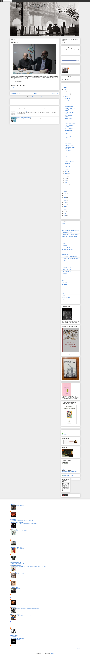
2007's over (64, 223)
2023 (65, 91)
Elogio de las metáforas (69, 132)
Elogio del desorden (69, 130)
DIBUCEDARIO (65, 238)
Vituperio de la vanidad (69, 145)
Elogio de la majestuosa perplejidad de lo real (69, 154)
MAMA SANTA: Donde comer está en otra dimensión (25, 615)
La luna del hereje (14, 587)
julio (66, 175)
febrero (66, 184)
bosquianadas (65, 286)
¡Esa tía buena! (18, 581)
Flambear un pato (68, 118)
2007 (65, 215)
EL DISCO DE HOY (66, 247)
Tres (65, 159)
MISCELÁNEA (65, 262)
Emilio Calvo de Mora (74, 68)
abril (66, 180)
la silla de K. (13, 607)
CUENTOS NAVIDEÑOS (67, 232)
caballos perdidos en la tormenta (69, 288)
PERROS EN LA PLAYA (15, 645)
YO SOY (17, 600)
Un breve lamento (68, 121)
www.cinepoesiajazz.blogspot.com (69, 471)
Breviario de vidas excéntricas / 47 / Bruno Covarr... (70, 139)
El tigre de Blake (68, 150)
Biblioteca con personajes (20, 505)
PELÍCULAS (64, 273)
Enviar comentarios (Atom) (37, 96)
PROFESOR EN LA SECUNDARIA (17, 638)
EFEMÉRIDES (65, 245)
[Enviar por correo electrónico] (15, 81)
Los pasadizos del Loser (15, 599)
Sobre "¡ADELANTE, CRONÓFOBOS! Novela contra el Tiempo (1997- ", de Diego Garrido (31, 566)
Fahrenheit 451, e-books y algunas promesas (24, 111)
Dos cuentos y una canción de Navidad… (17, 623)
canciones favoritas (66, 291)
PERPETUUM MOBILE (67, 275)
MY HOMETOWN (66, 265)
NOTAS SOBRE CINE (66, 269)
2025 (65, 87)
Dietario (63, 243)
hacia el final (13, 646)
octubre (66, 96)
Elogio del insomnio (69, 106)
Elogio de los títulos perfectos (69, 126)
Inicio (35, 93)
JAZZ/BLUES (65, 254)
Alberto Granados (14, 635)
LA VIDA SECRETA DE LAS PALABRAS (70, 258)
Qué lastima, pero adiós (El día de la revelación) (23, 530)
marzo (66, 182)
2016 (65, 199)
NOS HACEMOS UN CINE (16, 511)
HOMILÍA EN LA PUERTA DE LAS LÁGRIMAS (24, 629)
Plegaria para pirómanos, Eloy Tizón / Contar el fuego (70, 109)
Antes (12, 595)
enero (66, 185)
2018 (65, 195)
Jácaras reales (14, 540)
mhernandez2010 (66, 297)
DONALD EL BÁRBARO (20, 548)
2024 (65, 89)
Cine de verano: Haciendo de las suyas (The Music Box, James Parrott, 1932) (23, 520)
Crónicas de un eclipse (14, 538)
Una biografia (67, 98)
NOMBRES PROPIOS (66, 267)
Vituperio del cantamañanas (70, 152)
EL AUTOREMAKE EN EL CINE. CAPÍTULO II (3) (25, 555)
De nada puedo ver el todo (16, 565)
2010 (65, 209)
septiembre (67, 171)
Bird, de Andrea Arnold (15, 626)
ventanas (64, 301)
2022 (65, 188)
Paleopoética (67, 163)
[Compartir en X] (18, 81)
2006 (65, 217)
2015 (65, 200)
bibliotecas (64, 284)
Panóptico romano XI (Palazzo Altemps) (22, 573)
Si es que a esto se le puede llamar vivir (18, 522)
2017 (65, 197)
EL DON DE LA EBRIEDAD (67, 249)
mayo (66, 178)
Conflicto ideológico (14, 636)
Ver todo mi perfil (71, 69)
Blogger (52, 653)
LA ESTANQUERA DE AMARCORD (69, 256)
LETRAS (64, 260)
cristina (63, 295)
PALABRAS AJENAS (66, 271)
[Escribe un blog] (17, 81)
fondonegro (13, 504)
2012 (65, 206)
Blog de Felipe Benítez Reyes (16, 547)
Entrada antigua (55, 93)
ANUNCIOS (64, 225)
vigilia (66, 141)
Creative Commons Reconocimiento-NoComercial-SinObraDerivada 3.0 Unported (70, 468)
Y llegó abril (18, 588)
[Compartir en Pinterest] (20, 81)
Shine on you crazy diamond (68, 100)
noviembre (67, 94)
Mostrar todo (78, 648)
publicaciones (65, 299)
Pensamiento (18, 639)
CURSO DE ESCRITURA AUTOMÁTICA (70, 234)
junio (66, 176)
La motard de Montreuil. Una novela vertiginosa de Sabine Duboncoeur (27, 608)
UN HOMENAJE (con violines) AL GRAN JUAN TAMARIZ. (26, 523)
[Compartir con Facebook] (19, 81)
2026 (65, 86)
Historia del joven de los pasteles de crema (23, 117)
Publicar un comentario (17, 87)
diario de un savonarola (15, 614)
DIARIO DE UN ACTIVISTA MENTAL (69, 236)
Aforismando (14, 100)
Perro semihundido (68, 120)
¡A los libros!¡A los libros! (16, 562)
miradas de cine (14, 625)
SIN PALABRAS (65, 278)
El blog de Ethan (14, 554)
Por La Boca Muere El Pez (16, 537)
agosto (66, 173)
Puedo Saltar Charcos (15, 622)
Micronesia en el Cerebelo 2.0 (16, 597)
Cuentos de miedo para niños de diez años (18, 106)
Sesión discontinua (14, 529)
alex (63, 280)
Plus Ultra (13, 628)
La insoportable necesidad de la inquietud (17, 563)
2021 (65, 190)
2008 (65, 213)
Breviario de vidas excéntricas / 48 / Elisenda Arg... (69, 135)
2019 (65, 193)
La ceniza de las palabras (70, 123)
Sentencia (67, 102)
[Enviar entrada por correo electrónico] (13, 81)
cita (63, 293)
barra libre (64, 282)
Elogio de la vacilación (69, 161)
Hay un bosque (68, 143)
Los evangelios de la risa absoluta (17, 572)
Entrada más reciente (15, 93)
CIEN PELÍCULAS (66, 228)
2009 (65, 211)
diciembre (67, 92)
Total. (17, 541)
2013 (65, 204)
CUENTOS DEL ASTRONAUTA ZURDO (70, 230)
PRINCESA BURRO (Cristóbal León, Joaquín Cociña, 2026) (26, 512)
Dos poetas (67, 104)
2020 (65, 191)
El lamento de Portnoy (15, 594)
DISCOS (64, 241)
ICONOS (64, 252)
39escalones (13, 519)
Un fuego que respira (69, 128)
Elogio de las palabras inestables (69, 166)
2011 (65, 208)
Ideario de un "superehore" (16, 580)
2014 (65, 202)
